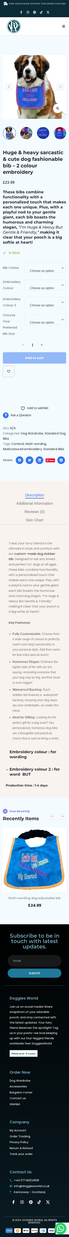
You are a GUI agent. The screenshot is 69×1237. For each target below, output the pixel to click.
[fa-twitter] (29, 460)
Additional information (34, 503)
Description (34, 495)
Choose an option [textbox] (42, 270)
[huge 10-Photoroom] (34, 87)
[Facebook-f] (21, 12)
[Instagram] (28, 12)
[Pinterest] (34, 12)
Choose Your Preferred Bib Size (10, 324)
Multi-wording (35, 444)
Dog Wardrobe (32, 433)
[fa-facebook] (19, 460)
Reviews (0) (35, 512)
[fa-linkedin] (39, 460)
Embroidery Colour (12, 285)
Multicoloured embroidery (22, 449)
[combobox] (45, 270)
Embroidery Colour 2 (12, 302)
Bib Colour (11, 268)
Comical (18, 444)
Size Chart (35, 520)
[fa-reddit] (61, 460)
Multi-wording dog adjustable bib (34, 898)
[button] (63, 26)
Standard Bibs (53, 449)
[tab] (34, 495)
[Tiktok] (41, 12)
